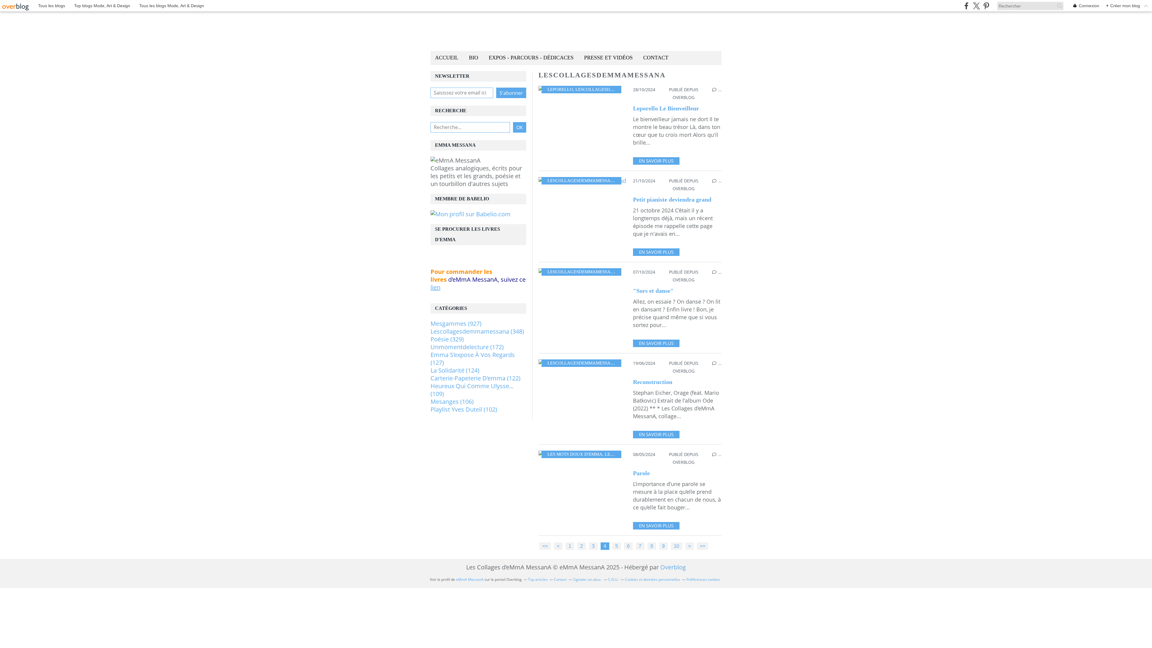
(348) (477, 331)
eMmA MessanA (470, 579)
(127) (472, 359)
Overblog (673, 567)
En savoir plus (656, 161)
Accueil (446, 58)
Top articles (538, 579)
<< (545, 546)
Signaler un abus (587, 579)
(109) (472, 390)
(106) (452, 402)
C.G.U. (613, 579)
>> (702, 546)
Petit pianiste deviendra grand (672, 199)
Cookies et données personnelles (652, 579)
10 (676, 546)
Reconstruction (652, 382)
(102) (463, 409)
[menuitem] (446, 58)
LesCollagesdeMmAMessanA (610, 89)
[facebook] (966, 5)
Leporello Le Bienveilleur (666, 108)
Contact (655, 58)
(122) (475, 378)
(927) (456, 324)
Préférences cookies (703, 579)
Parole (641, 473)
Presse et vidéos (608, 58)
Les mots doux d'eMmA (575, 454)
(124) (454, 370)
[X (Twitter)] (976, 5)
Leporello (560, 89)
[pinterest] (986, 5)
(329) (447, 339)
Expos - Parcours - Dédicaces (531, 58)
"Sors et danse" (653, 290)
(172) (467, 347)
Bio (473, 58)
